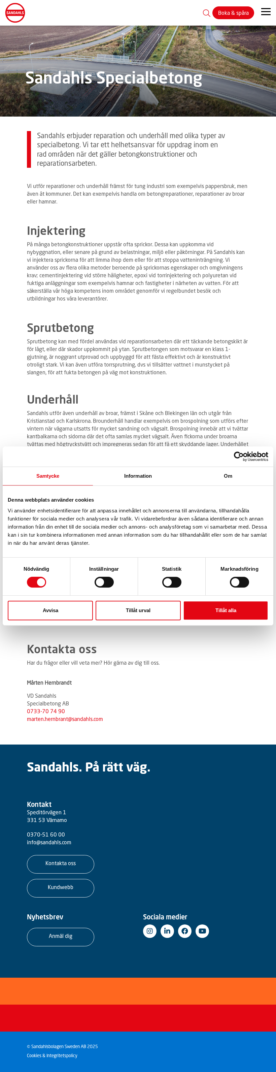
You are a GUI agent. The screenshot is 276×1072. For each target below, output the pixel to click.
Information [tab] (138, 476)
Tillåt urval (138, 610)
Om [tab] (228, 476)
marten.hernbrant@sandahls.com (65, 719)
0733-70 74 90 (46, 711)
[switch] (104, 582)
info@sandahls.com (49, 842)
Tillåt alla (225, 610)
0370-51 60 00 (46, 834)
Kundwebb (60, 887)
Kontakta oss (60, 863)
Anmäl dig (60, 936)
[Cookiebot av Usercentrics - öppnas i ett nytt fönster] (238, 456)
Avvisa (50, 610)
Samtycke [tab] (48, 476)
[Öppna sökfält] (206, 12)
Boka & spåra (233, 13)
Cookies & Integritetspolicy (52, 1056)
